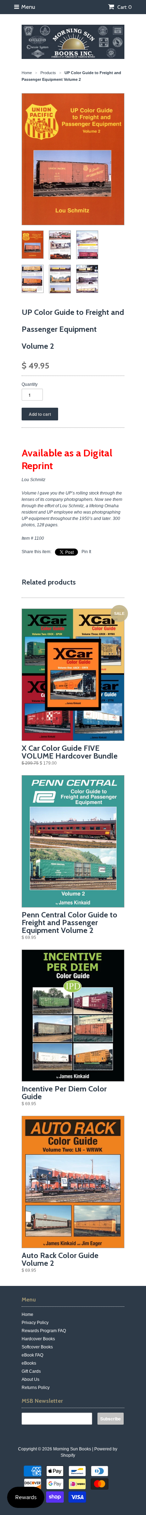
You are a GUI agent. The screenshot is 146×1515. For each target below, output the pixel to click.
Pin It (86, 551)
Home (27, 1314)
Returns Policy (36, 1387)
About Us (30, 1379)
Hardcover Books (38, 1338)
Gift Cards (31, 1371)
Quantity (30, 384)
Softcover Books (37, 1347)
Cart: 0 (124, 7)
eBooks (29, 1363)
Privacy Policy (35, 1322)
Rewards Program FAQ (44, 1330)
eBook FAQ (32, 1355)
